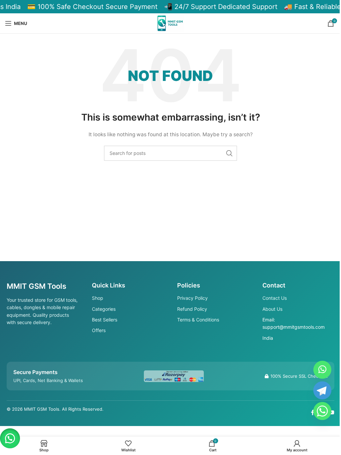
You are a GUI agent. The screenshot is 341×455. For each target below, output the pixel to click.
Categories (104, 309)
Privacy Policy (192, 298)
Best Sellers (104, 319)
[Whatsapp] (322, 411)
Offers (99, 330)
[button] (10, 438)
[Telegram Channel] (322, 390)
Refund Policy (192, 309)
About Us (272, 309)
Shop (97, 298)
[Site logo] (170, 23)
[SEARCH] (229, 153)
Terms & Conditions (198, 319)
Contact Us (274, 298)
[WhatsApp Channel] (322, 370)
